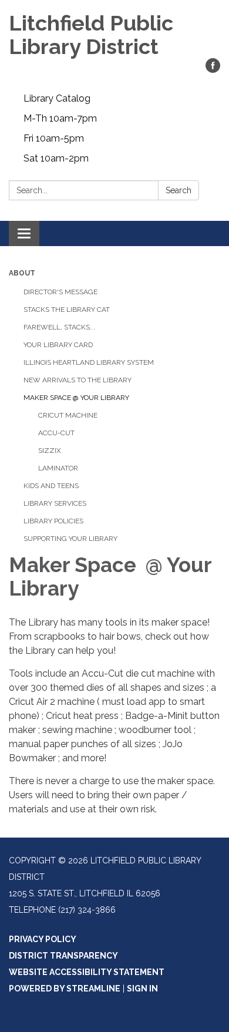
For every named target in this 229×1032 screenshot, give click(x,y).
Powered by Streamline (64, 988)
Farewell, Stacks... (59, 327)
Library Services (54, 503)
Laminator (58, 468)
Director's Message (60, 292)
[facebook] (213, 69)
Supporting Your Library (70, 539)
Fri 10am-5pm (53, 138)
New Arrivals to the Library (77, 380)
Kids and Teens (51, 486)
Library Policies (53, 521)
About (22, 273)
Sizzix (49, 450)
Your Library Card (58, 345)
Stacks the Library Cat (66, 309)
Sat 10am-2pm (56, 158)
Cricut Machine (67, 415)
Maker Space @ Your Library (76, 398)
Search (178, 190)
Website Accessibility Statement (86, 972)
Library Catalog (56, 98)
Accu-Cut (56, 433)
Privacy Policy (42, 939)
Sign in (142, 988)
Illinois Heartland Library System (88, 362)
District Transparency (63, 955)
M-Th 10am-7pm (60, 118)
